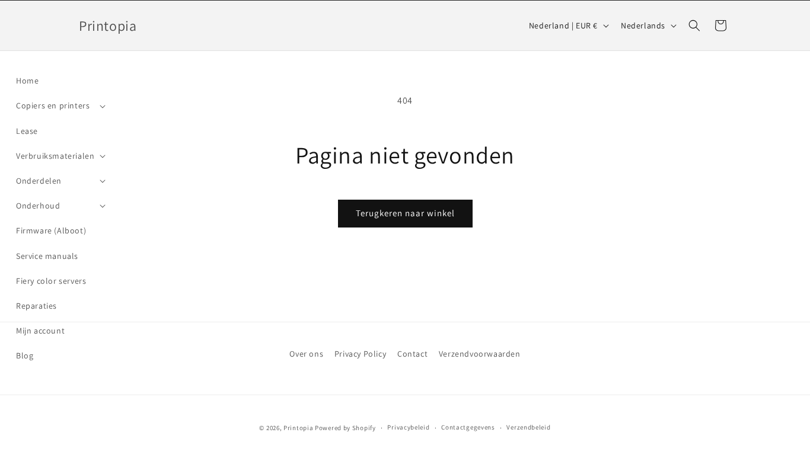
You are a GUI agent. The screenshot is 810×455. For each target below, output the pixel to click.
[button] (59, 105)
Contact (412, 353)
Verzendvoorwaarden (480, 353)
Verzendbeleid (528, 427)
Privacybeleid (408, 427)
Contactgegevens (468, 427)
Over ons (306, 353)
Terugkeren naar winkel (405, 213)
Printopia (298, 428)
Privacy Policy (360, 353)
